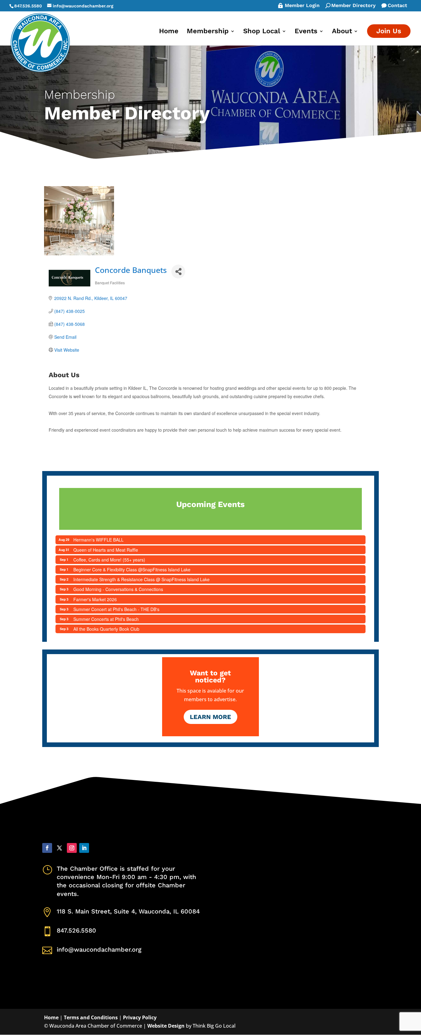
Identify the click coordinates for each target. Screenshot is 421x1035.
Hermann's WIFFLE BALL (98, 540)
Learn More (210, 717)
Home (168, 32)
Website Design (166, 1025)
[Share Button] (178, 271)
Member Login (302, 5)
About (342, 32)
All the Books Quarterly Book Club (106, 629)
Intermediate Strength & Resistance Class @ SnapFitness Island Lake (141, 579)
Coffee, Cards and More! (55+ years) (109, 560)
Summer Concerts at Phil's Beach (106, 619)
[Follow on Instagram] (72, 848)
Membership (208, 32)
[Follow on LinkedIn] (84, 848)
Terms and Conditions (91, 1017)
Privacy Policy (140, 1017)
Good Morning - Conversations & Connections (118, 589)
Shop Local (261, 32)
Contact (397, 5)
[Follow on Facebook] (47, 848)
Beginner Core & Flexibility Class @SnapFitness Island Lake (131, 569)
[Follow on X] (59, 848)
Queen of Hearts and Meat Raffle (105, 550)
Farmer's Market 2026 (95, 599)
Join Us (388, 31)
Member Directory (353, 5)
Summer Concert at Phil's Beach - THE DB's (116, 609)
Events (306, 32)
